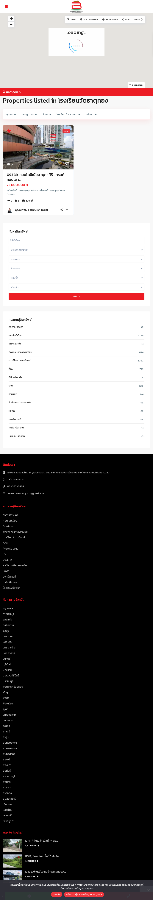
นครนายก (8, 636)
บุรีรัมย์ (7, 664)
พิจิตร (6, 698)
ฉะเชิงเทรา (8, 625)
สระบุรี (6, 760)
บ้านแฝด (13, 394)
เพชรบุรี (7, 816)
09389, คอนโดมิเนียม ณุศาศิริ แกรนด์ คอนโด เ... (35, 177)
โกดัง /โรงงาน (16, 427)
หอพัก (12, 411)
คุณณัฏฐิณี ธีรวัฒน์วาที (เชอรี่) (31, 210)
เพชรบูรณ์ (8, 821)
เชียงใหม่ (7, 810)
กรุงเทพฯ (8, 608)
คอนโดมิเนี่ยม (15, 335)
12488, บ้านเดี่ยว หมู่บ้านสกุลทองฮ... (45, 872)
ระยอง (6, 726)
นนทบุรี (6, 659)
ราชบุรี (6, 732)
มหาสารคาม (9, 715)
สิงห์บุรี (7, 771)
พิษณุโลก (8, 704)
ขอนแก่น (7, 620)
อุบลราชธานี (9, 799)
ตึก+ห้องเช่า (15, 343)
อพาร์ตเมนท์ (15, 419)
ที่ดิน (11, 369)
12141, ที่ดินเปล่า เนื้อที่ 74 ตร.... (41, 841)
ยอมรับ (56, 894)
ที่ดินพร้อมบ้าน (16, 377)
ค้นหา (76, 296)
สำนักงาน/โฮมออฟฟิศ (20, 402)
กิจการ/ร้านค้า (16, 327)
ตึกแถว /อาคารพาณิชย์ (20, 352)
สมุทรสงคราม (10, 748)
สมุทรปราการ (10, 743)
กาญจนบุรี (8, 614)
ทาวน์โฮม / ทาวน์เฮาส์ (20, 360)
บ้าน (11, 385)
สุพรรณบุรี (9, 776)
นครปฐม (7, 642)
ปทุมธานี (7, 670)
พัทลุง (6, 692)
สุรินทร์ (7, 782)
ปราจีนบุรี (8, 681)
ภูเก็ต (5, 709)
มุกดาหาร (8, 720)
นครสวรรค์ (9, 653)
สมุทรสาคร (9, 754)
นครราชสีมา (9, 648)
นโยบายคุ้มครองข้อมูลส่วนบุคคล (84, 894)
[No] (148, 890)
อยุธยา (6, 788)
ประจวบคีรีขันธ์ (11, 676)
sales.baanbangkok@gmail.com (26, 493)
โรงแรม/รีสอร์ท (17, 436)
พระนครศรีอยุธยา (13, 687)
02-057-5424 (15, 486)
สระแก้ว (7, 765)
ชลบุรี (6, 631)
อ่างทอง (7, 793)
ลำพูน (6, 737)
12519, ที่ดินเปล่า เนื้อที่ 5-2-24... (42, 856)
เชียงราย (8, 804)
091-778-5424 (15, 479)
